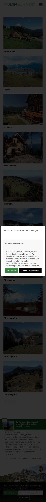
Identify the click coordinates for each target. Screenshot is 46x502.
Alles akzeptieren (12, 270)
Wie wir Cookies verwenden (14, 243)
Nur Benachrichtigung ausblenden (30, 270)
